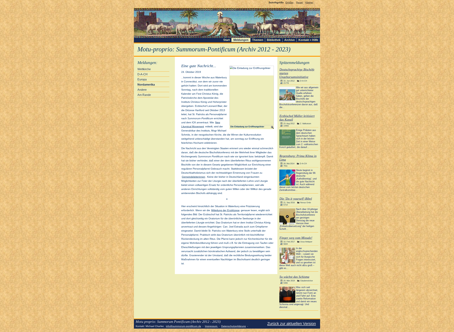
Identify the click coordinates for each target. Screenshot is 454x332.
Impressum (211, 326)
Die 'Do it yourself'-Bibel (295, 198)
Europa (142, 79)
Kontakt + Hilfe (308, 39)
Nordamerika (146, 84)
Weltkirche (144, 69)
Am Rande (144, 94)
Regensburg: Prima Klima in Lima (298, 157)
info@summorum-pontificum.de (183, 326)
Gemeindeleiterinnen (193, 176)
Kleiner (309, 2)
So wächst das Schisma (294, 276)
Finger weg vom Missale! (295, 238)
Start (226, 39)
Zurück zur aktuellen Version (291, 323)
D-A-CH (142, 74)
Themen (257, 39)
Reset (299, 2)
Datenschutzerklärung (233, 326)
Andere (142, 89)
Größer (289, 2)
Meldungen (240, 39)
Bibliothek (274, 39)
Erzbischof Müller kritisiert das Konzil (297, 117)
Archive (289, 39)
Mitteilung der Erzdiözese (225, 210)
